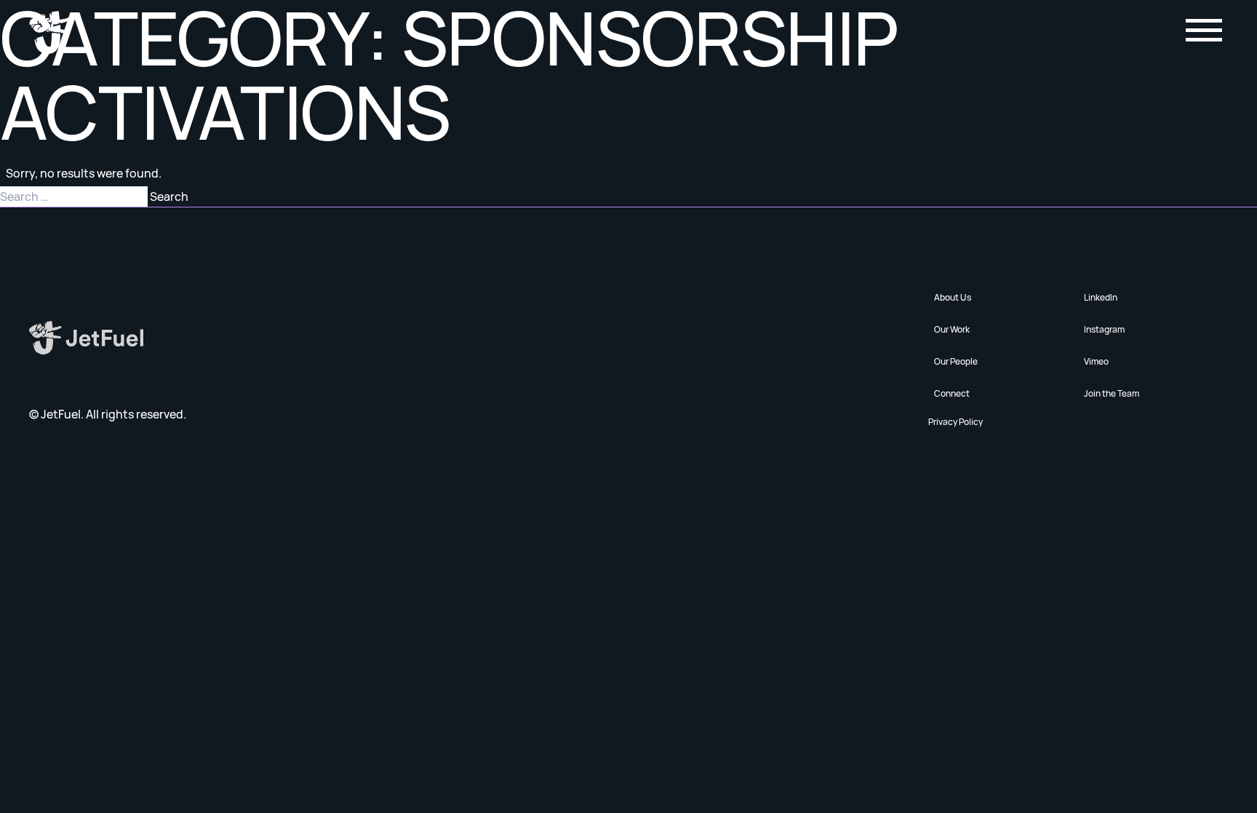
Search (169, 197)
